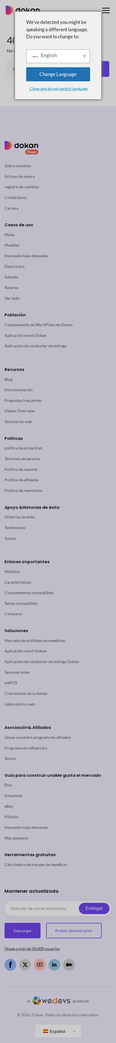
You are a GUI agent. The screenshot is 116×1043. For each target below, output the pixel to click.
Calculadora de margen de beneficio (36, 864)
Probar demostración (74, 930)
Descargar (23, 930)
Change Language (58, 74)
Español (57, 1031)
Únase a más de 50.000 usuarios (32, 948)
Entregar (94, 908)
